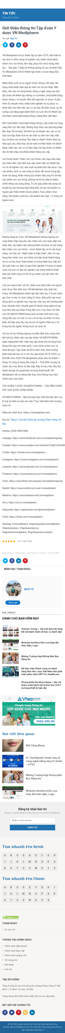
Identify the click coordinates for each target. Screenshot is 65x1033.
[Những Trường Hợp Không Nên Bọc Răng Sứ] (12, 777)
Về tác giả (12, 602)
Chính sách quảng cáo (16, 955)
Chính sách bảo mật (14, 950)
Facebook (12, 44)
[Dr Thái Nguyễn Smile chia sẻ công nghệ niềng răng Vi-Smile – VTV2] (12, 761)
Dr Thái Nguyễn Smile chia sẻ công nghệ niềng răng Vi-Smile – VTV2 (44, 761)
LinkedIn (18, 44)
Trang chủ (6, 17)
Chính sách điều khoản (16, 946)
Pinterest (25, 44)
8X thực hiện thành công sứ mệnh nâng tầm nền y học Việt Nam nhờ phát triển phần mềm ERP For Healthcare (41, 671)
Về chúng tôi (11, 960)
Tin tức (16, 17)
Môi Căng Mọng (35, 745)
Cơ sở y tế (10, 929)
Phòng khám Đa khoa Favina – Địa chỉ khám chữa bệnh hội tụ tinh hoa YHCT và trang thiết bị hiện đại (41, 685)
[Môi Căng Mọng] (12, 745)
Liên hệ (8, 969)
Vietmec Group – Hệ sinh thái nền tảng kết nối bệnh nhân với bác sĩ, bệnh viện (42, 630)
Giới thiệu (9, 964)
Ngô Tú (13, 38)
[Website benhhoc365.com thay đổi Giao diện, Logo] (12, 792)
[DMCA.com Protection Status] (10, 917)
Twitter (5, 44)
